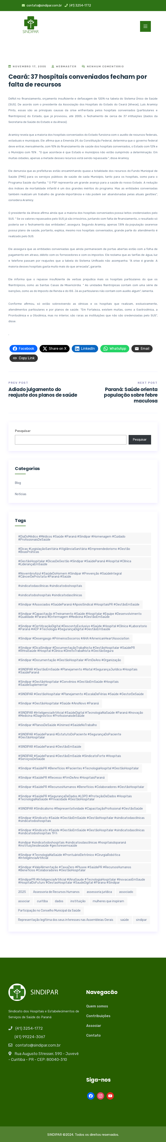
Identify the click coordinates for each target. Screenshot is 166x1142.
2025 (22, 892)
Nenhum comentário (105, 66)
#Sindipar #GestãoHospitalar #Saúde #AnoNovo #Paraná (58, 703)
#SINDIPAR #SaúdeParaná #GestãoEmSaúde (49, 747)
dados (59, 901)
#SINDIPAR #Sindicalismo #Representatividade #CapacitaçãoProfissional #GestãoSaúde (80, 808)
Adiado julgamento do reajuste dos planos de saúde (42, 392)
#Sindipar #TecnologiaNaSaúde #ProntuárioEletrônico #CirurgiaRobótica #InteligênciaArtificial (69, 856)
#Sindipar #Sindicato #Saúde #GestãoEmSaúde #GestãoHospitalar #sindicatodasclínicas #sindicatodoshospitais (81, 819)
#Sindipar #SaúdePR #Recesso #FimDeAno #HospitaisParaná (61, 778)
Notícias (20, 494)
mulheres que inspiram (108, 901)
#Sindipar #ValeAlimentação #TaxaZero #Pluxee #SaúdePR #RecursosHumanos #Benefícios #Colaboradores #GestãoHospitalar (74, 868)
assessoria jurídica (99, 892)
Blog (18, 483)
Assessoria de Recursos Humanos (56, 892)
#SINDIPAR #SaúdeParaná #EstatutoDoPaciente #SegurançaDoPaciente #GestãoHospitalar (69, 736)
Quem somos (97, 1006)
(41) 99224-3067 (29, 1036)
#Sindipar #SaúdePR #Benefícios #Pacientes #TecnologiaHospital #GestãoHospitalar (78, 768)
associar (24, 901)
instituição (78, 901)
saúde (124, 920)
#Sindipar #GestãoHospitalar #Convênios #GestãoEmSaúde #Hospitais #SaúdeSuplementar (68, 683)
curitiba (42, 901)
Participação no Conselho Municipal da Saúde (49, 910)
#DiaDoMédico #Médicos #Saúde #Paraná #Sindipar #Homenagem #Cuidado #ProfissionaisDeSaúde (71, 538)
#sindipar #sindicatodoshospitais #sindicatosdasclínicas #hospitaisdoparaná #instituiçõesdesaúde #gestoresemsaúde (72, 844)
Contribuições (98, 1016)
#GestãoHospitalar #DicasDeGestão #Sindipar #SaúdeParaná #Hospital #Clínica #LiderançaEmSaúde (74, 562)
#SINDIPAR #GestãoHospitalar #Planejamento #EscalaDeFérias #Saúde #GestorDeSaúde (81, 694)
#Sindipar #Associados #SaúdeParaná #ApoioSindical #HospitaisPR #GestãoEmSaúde (78, 604)
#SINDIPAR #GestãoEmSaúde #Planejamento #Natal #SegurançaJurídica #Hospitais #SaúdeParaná (77, 671)
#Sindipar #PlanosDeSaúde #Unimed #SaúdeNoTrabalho (57, 725)
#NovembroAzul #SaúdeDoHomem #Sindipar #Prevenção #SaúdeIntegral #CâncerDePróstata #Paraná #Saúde (70, 575)
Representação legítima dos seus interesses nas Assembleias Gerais (65, 920)
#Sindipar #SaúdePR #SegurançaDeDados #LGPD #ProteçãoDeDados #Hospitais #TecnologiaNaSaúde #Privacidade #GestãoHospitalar (75, 797)
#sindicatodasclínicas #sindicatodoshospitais (50, 586)
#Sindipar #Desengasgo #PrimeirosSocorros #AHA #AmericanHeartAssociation (73, 638)
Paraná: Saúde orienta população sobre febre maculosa (131, 395)
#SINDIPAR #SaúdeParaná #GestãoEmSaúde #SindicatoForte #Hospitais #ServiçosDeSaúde (69, 757)
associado (126, 892)
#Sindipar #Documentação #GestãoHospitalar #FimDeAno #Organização (69, 660)
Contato (93, 1035)
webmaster (66, 66)
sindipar (141, 920)
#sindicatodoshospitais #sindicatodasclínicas (50, 595)
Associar (93, 1026)
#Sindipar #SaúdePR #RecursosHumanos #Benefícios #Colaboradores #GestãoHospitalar (81, 787)
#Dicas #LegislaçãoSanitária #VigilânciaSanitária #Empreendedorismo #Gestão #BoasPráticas (74, 550)
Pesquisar (23, 431)
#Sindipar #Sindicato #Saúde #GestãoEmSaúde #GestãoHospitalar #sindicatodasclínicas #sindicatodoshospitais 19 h (81, 831)
